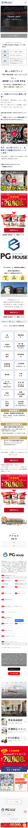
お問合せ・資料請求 (7, 814)
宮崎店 (14, 542)
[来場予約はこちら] (14, 825)
